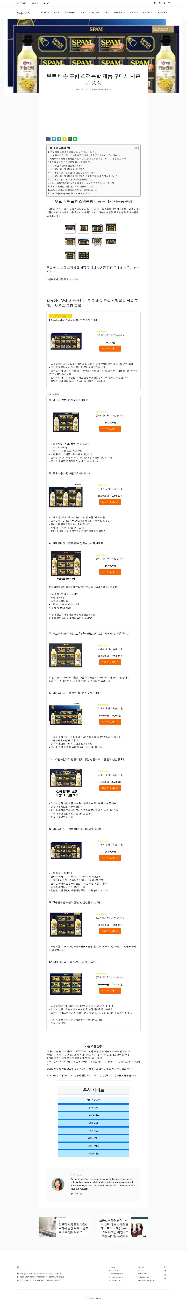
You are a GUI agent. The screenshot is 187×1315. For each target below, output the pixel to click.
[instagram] (169, 3)
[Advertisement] (93, 116)
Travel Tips (116, 1281)
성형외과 (93, 1122)
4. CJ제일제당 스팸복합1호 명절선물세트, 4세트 (72, 172)
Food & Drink (117, 1277)
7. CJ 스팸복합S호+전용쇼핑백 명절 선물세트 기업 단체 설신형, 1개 (82, 183)
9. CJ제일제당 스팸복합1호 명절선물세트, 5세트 (74, 189)
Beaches (114, 1270)
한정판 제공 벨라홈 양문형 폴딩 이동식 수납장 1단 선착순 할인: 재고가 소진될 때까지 (90, 1068)
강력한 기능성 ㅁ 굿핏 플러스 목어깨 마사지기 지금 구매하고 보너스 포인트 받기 (87, 1054)
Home (43, 13)
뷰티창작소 (93, 1138)
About (46, 3)
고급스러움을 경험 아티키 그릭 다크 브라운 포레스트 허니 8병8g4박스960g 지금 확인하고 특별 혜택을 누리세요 (113, 1228)
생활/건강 (118, 13)
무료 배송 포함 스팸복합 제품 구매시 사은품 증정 (73, 151)
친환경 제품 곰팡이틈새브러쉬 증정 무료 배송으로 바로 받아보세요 (73, 1228)
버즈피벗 (93, 1130)
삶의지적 (93, 1107)
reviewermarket (103, 89)
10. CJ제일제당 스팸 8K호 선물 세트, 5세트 (71, 193)
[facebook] (159, 3)
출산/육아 (134, 13)
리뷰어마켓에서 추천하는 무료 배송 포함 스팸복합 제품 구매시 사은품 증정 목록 (88, 158)
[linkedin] (155, 3)
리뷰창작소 (93, 1145)
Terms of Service (146, 1281)
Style (35, 3)
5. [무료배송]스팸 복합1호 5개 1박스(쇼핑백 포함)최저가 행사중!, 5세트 (84, 176)
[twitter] (164, 3)
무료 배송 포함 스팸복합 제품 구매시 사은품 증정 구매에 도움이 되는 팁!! (87, 155)
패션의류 (146, 13)
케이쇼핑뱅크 (93, 1100)
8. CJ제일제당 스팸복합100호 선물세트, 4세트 (73, 186)
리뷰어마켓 (93, 1153)
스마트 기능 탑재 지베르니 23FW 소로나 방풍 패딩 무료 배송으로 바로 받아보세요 (88, 1051)
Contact (22, 3)
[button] (135, 148)
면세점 (106, 13)
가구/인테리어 (70, 13)
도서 (82, 13)
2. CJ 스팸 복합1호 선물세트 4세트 (66, 165)
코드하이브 (93, 1115)
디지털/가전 (94, 13)
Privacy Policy (145, 1277)
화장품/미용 (162, 13)
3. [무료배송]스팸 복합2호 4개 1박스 (67, 169)
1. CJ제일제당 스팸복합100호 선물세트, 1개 (70, 162)
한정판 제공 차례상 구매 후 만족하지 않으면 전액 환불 (74, 1058)
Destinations (117, 1274)
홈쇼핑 (56, 13)
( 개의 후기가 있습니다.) (110, 335)
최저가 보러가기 (110, 348)
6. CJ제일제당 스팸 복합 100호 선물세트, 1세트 (72, 179)
